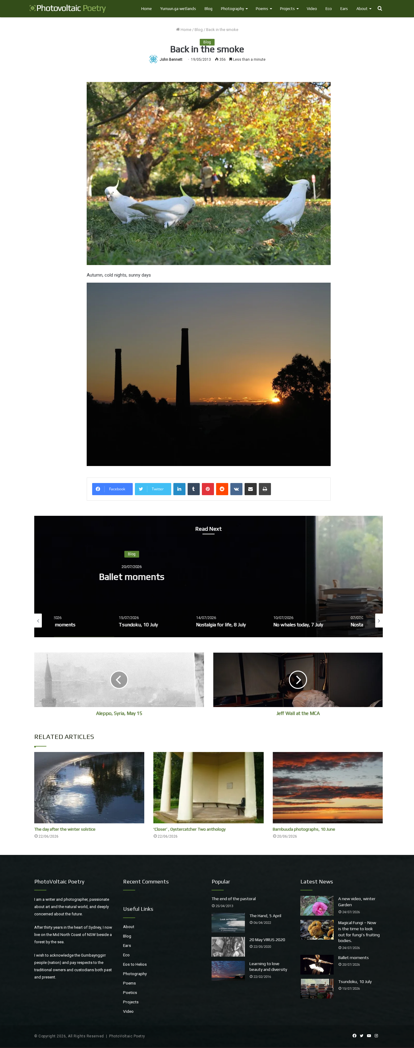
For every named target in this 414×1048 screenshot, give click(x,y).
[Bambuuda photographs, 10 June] (328, 787)
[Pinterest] (208, 489)
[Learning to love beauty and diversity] (228, 971)
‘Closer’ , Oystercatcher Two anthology (189, 829)
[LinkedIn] (179, 489)
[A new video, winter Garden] (317, 906)
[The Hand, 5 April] (228, 923)
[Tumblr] (194, 489)
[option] (208, 576)
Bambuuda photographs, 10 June (304, 829)
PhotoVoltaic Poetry (127, 1036)
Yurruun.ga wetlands (178, 8)
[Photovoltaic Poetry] (68, 9)
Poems (262, 8)
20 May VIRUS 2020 (267, 939)
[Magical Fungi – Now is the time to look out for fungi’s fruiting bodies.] (317, 930)
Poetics (130, 992)
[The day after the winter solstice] (89, 787)
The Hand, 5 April (265, 915)
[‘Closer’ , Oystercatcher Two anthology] (208, 787)
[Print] (265, 489)
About (362, 8)
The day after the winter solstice (64, 829)
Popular (221, 881)
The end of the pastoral (234, 898)
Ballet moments (353, 957)
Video (312, 8)
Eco (329, 8)
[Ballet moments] (317, 965)
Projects (287, 8)
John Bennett (171, 59)
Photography (232, 8)
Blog (208, 8)
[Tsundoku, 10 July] (317, 989)
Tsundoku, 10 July (208, 576)
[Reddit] (222, 489)
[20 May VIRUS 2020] (228, 947)
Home (146, 8)
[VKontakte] (236, 489)
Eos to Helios (135, 964)
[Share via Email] (251, 489)
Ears (344, 8)
